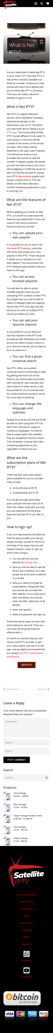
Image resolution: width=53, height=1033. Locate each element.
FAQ (26, 915)
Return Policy (26, 901)
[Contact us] (26, 953)
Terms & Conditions (26, 894)
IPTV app (12, 132)
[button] (36, 3)
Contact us (26, 960)
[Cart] (48, 3)
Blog (26, 937)
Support (26, 929)
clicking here (31, 562)
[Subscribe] (26, 970)
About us (26, 944)
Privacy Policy (27, 908)
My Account (26, 922)
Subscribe (26, 976)
